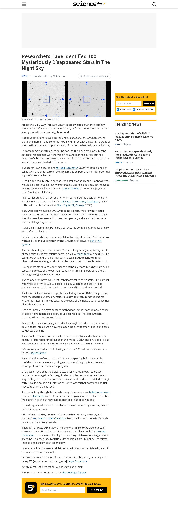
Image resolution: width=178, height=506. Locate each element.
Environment (121, 180)
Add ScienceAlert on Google (96, 76)
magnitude (83, 254)
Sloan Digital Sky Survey (70, 205)
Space (25, 76)
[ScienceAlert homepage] (89, 4)
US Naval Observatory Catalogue (79, 201)
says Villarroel (70, 188)
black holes (38, 396)
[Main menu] (24, 4)
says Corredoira (78, 461)
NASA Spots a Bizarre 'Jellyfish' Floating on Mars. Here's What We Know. (134, 136)
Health (118, 162)
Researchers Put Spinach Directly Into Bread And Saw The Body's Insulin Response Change (133, 154)
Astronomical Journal (74, 472)
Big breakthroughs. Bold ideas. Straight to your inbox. (70, 483)
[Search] (154, 4)
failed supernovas (99, 392)
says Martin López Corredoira (50, 418)
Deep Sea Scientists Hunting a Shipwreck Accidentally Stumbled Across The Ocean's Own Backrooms (135, 172)
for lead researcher (67, 167)
